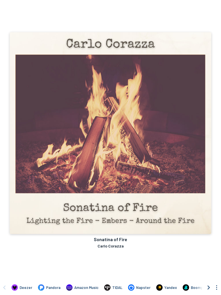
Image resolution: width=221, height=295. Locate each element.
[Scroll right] (208, 287)
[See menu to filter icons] (216, 287)
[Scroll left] (4, 287)
